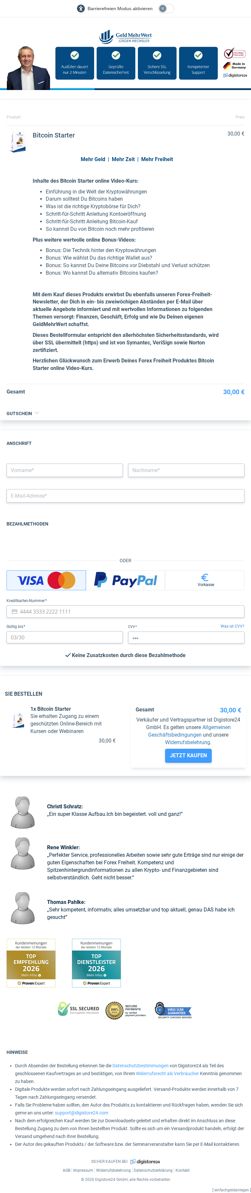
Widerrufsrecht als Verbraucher (167, 1073)
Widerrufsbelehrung (187, 742)
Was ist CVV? (232, 626)
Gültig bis (15, 626)
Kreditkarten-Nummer (26, 600)
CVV (132, 627)
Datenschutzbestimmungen (140, 1065)
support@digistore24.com (81, 1112)
